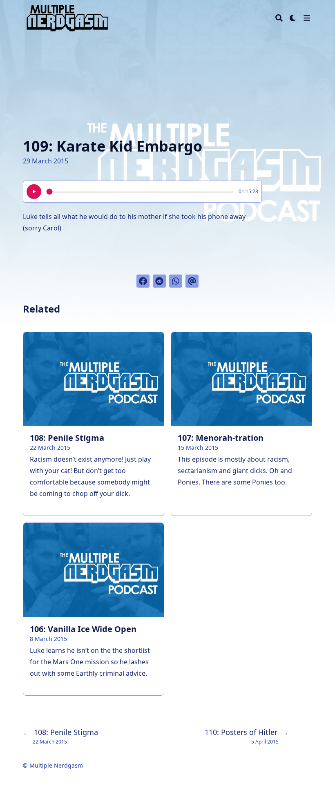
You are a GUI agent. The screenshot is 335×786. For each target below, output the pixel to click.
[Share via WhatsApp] (175, 281)
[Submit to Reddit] (159, 281)
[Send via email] (192, 281)
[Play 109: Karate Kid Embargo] (34, 191)
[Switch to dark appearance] (293, 18)
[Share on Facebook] (143, 281)
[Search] (279, 18)
